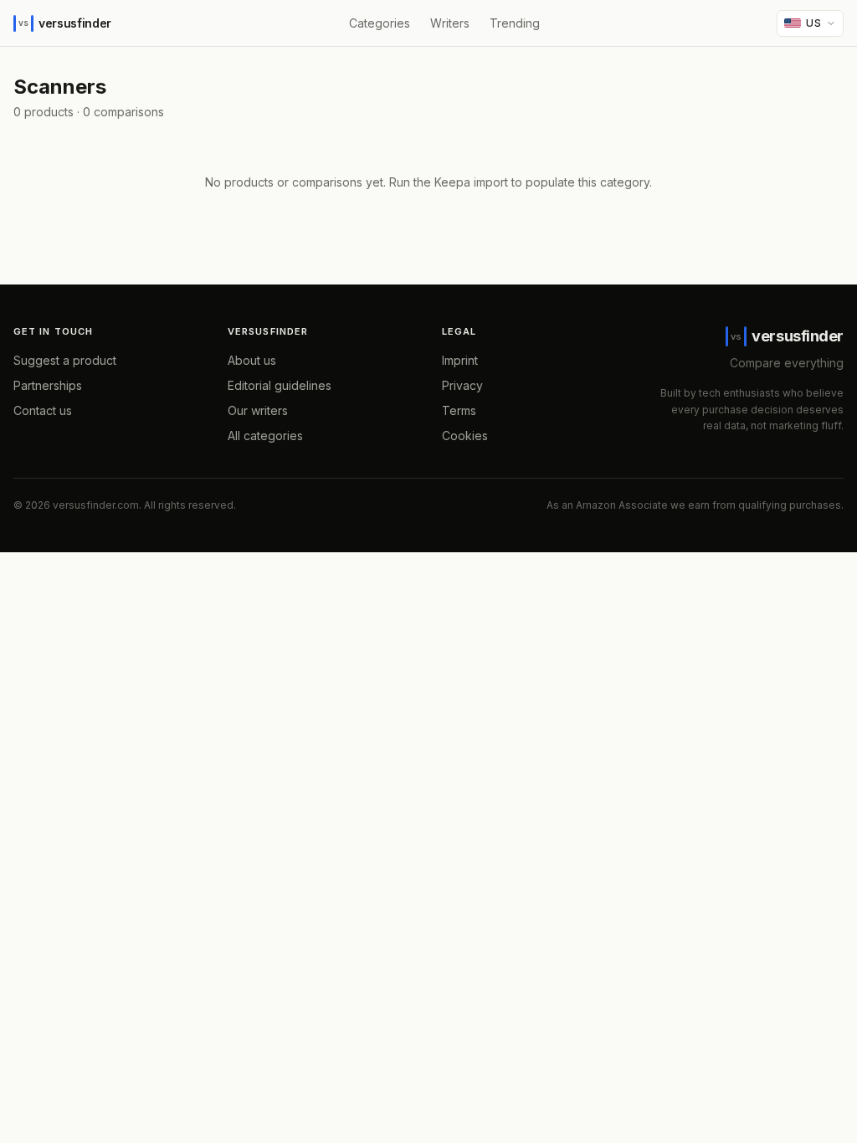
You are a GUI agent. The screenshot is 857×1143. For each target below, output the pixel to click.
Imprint (460, 360)
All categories (265, 435)
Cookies (465, 435)
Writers (450, 23)
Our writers (258, 410)
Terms (459, 410)
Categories (379, 23)
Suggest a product (64, 360)
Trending (515, 23)
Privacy (462, 385)
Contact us (42, 410)
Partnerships (47, 385)
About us (252, 360)
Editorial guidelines (279, 385)
